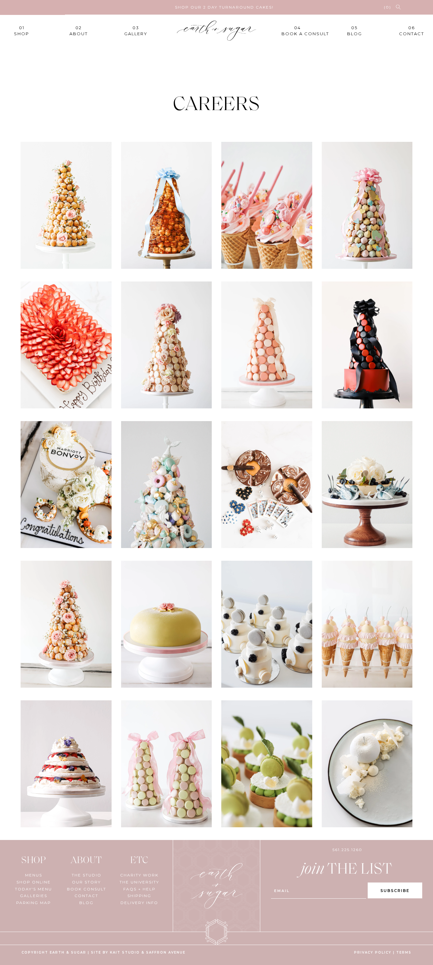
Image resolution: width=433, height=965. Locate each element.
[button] (398, 7)
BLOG (86, 902)
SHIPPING (139, 895)
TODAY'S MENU (33, 889)
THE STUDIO (86, 875)
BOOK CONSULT (86, 889)
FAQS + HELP (139, 889)
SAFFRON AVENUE (165, 952)
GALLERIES (33, 895)
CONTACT (86, 895)
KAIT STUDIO (125, 952)
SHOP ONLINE (33, 882)
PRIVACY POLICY (372, 952)
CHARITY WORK (139, 875)
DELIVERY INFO (139, 902)
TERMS (403, 952)
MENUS (33, 875)
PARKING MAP (33, 902)
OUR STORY (86, 882)
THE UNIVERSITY (139, 882)
